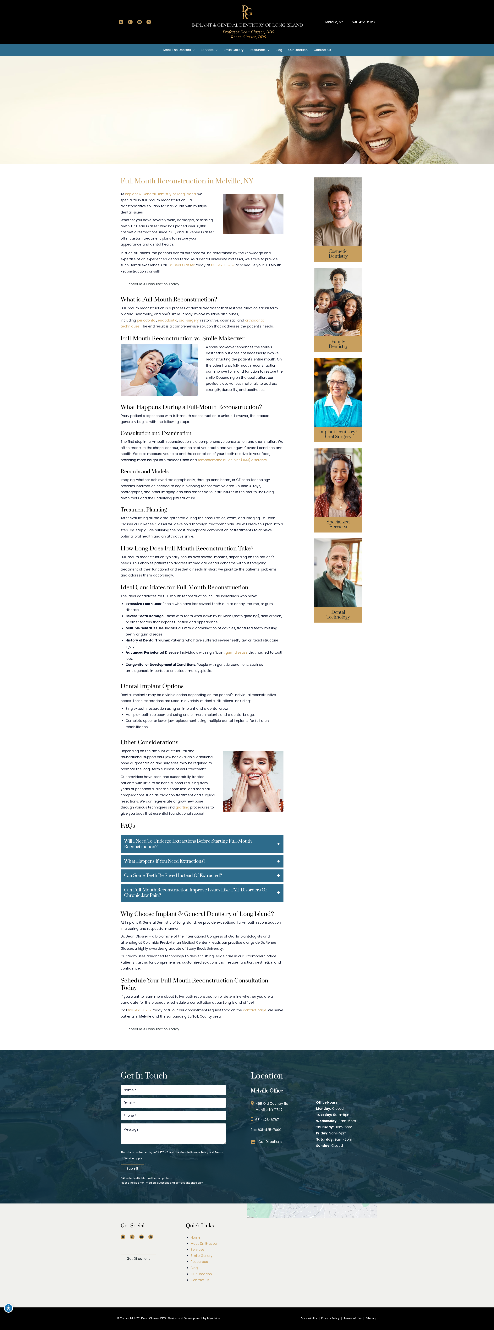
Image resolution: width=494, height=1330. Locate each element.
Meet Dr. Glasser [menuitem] (204, 1243)
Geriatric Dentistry (338, 310)
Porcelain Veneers (338, 223)
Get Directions (270, 1141)
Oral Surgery (338, 384)
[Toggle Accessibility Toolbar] (8, 1308)
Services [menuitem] (198, 1249)
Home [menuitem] (195, 1237)
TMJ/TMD (338, 497)
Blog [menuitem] (194, 1268)
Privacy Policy (199, 1152)
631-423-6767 (363, 22)
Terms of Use (353, 1318)
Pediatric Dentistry (338, 303)
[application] (193, 50)
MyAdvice (213, 1318)
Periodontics (338, 484)
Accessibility (309, 1318)
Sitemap (371, 1318)
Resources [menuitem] (199, 1261)
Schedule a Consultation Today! (153, 284)
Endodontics (338, 491)
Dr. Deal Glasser (181, 265)
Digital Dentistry (338, 570)
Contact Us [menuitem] (200, 1280)
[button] (153, 284)
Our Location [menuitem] (201, 1274)
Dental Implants (338, 377)
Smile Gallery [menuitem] (201, 1255)
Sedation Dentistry (338, 477)
